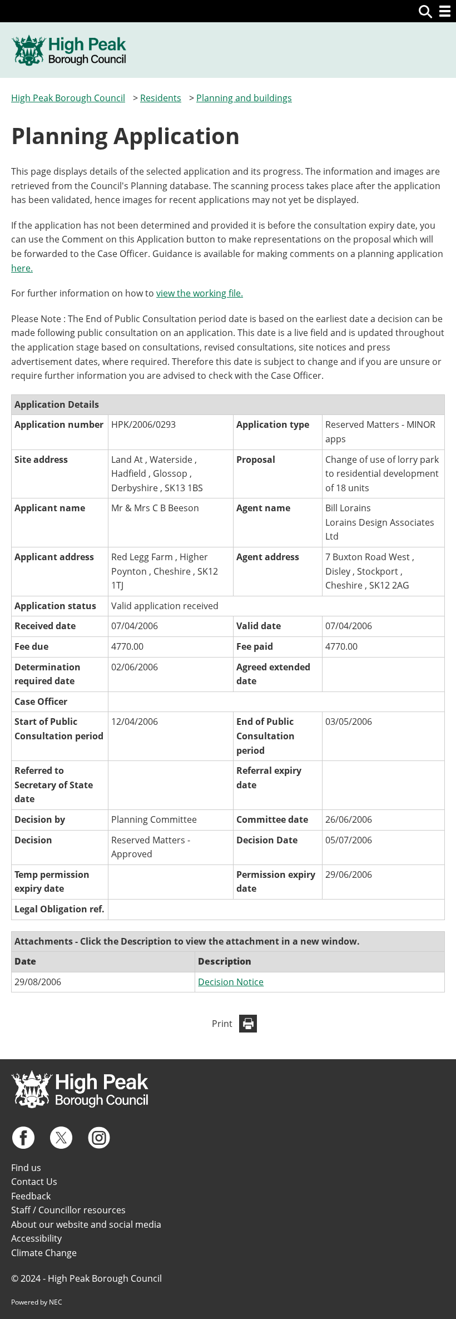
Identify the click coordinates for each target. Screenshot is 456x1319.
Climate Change (44, 1253)
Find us (26, 1168)
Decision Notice (231, 982)
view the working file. (199, 293)
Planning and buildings (244, 98)
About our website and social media (86, 1224)
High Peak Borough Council (68, 98)
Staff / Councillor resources (68, 1210)
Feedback (31, 1196)
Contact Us (34, 1181)
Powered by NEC (36, 1302)
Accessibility (36, 1238)
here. (22, 268)
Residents (160, 98)
